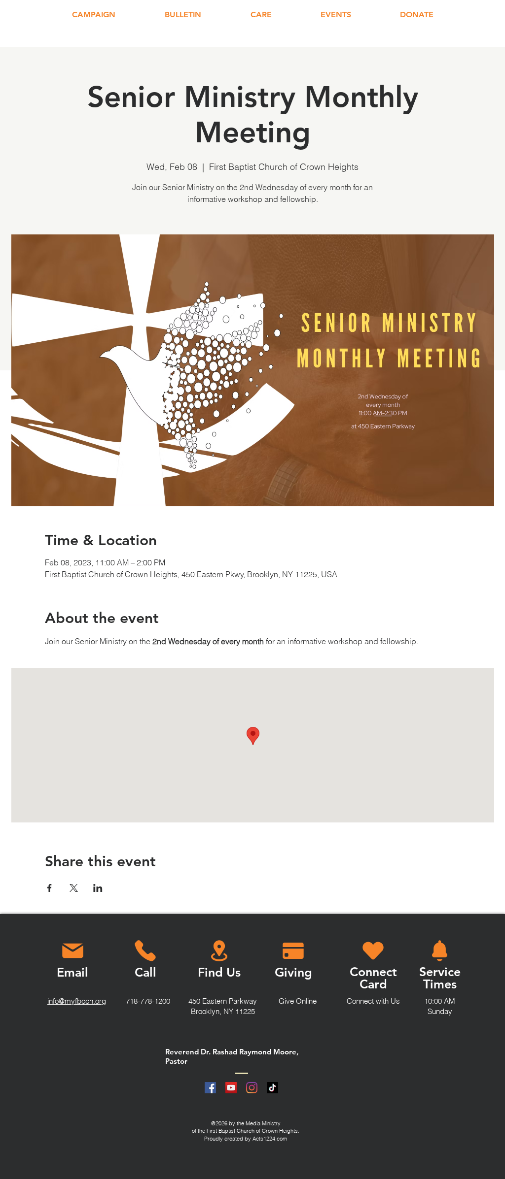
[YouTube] (231, 1087)
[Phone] (145, 950)
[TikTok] (272, 1087)
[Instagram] (251, 1087)
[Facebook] (210, 1087)
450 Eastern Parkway (222, 1001)
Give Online (298, 1001)
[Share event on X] (73, 888)
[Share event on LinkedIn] (98, 888)
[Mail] (72, 950)
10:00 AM (439, 1001)
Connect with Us (373, 1001)
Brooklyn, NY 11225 (223, 1011)
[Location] (219, 950)
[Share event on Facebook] (49, 888)
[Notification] (439, 950)
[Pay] (293, 950)
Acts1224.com (269, 1138)
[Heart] (373, 950)
